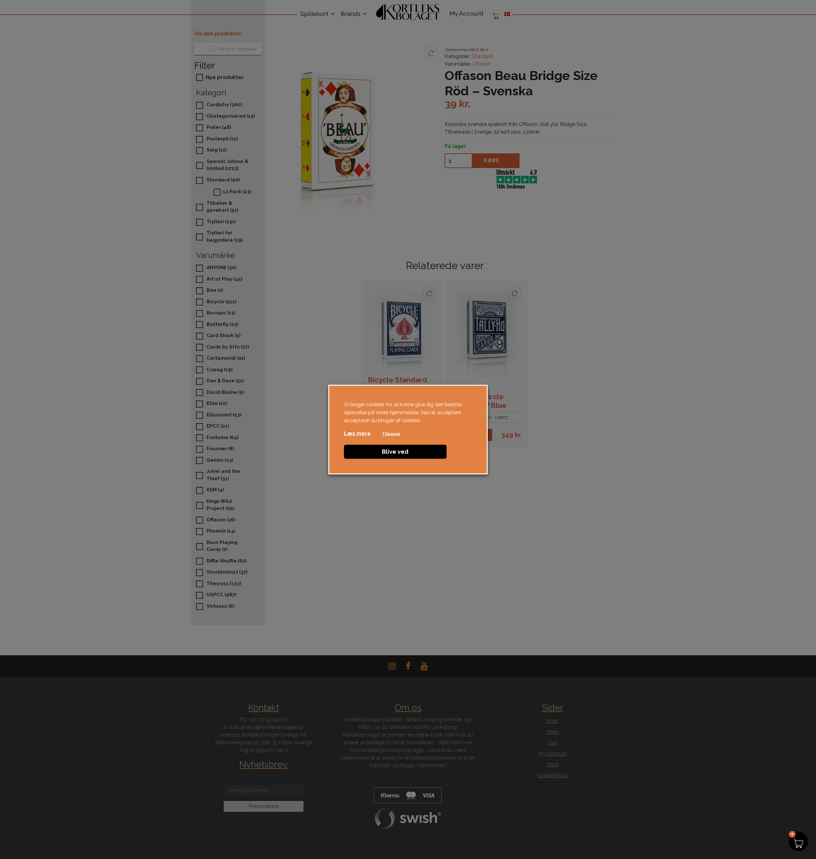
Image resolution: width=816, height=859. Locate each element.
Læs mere (357, 433)
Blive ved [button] (395, 451)
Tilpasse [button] (391, 433)
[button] (798, 841)
